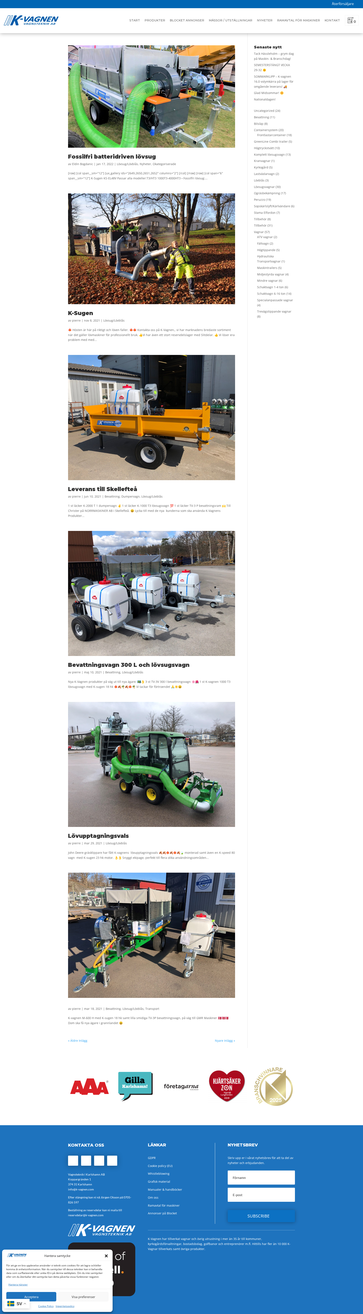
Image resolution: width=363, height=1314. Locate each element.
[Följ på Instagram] (86, 1161)
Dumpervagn (130, 496)
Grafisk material (159, 1182)
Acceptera (31, 1297)
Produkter (155, 20)
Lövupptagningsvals (98, 836)
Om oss (153, 1197)
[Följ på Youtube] (112, 1161)
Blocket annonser (187, 20)
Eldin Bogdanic (82, 164)
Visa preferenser (83, 1297)
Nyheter (264, 20)
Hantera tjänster (18, 1284)
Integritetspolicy (65, 1306)
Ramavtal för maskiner (298, 20)
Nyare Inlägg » (225, 1041)
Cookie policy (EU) (160, 1166)
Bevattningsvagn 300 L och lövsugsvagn (128, 665)
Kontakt (332, 20)
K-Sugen (80, 313)
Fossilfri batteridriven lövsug (112, 156)
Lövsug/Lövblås (127, 164)
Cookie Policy (46, 1306)
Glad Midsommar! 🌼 (269, 93)
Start (134, 20)
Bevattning (112, 496)
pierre (76, 320)
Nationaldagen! (265, 99)
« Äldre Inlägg (77, 1041)
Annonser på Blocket (162, 1213)
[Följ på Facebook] (73, 1161)
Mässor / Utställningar (230, 20)
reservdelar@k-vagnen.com (86, 1215)
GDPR (152, 1158)
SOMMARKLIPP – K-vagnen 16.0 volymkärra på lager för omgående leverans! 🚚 (273, 81)
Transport (152, 1009)
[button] (106, 1256)
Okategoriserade (164, 164)
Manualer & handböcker (165, 1189)
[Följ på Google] (99, 1161)
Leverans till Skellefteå (102, 489)
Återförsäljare (343, 3)
